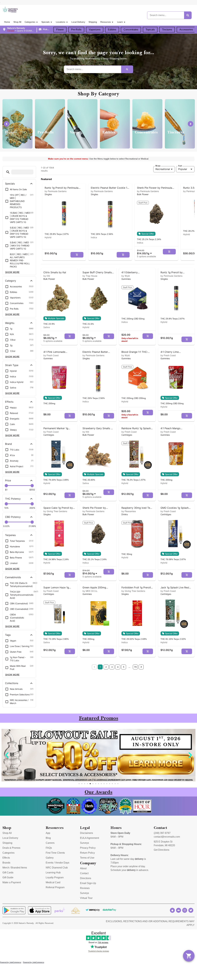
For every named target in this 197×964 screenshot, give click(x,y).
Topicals (150, 29)
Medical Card (53, 882)
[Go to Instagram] (184, 910)
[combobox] (145, 252)
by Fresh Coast (51, 355)
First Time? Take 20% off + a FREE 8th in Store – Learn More (157, 2)
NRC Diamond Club (57, 867)
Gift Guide (7, 877)
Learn (120, 22)
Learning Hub (53, 872)
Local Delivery (78, 22)
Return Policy (87, 852)
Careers (50, 843)
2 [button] (106, 667)
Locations (60, 22)
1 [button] (100, 667)
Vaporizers (95, 29)
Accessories (186, 29)
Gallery (50, 857)
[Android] (178, 910)
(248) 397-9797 (162, 833)
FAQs (49, 848)
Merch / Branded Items (14, 867)
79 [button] (135, 667)
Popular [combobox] (182, 169)
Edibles (112, 29)
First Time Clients (55, 852)
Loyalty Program (55, 877)
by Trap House (89, 276)
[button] (26, 29)
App (48, 833)
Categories (30, 22)
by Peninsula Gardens (55, 191)
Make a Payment (11, 882)
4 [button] (118, 667)
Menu (157, 166)
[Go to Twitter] (190, 910)
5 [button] (123, 667)
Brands (6, 862)
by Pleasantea (128, 511)
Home (7, 22)
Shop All (17, 22)
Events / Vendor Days (57, 862)
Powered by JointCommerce (10, 962)
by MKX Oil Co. (90, 591)
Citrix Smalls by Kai (54, 272)
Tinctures (167, 29)
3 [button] (112, 667)
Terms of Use (87, 857)
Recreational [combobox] (162, 169)
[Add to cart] (76, 255)
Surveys (84, 843)
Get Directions (161, 850)
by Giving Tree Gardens (55, 511)
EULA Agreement (89, 838)
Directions (85, 878)
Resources (105, 22)
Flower (60, 29)
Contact (84, 873)
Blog (48, 838)
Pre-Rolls (76, 29)
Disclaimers (86, 833)
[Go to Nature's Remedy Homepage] (10, 9)
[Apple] (172, 910)
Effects (6, 857)
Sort (180, 166)
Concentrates (131, 29)
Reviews (85, 888)
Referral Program (55, 887)
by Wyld (125, 276)
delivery (139, 859)
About (83, 868)
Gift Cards (7, 872)
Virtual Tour (86, 898)
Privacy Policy (88, 848)
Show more (12, 272)
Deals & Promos (11, 848)
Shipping (92, 22)
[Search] (187, 15)
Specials (45, 22)
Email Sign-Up (88, 883)
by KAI (46, 276)
